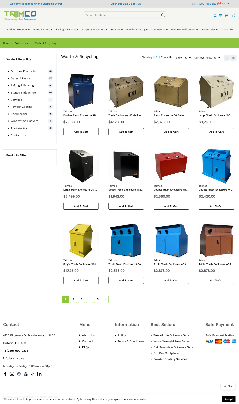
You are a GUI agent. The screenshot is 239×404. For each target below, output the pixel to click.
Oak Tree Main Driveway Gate (173, 347)
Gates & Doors (20, 78)
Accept (228, 399)
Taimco (67, 111)
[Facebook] (5, 374)
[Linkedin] (39, 374)
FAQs (85, 347)
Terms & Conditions (131, 341)
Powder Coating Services (170, 359)
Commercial (19, 114)
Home (6, 43)
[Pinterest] (19, 374)
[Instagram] (12, 374)
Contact (87, 341)
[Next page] (105, 299)
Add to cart (81, 131)
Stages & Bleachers (24, 92)
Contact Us (18, 135)
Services (16, 99)
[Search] (163, 15)
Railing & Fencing (22, 85)
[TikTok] (32, 374)
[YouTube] (26, 374)
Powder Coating (21, 106)
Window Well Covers (24, 121)
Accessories (19, 128)
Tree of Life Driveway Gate (171, 335)
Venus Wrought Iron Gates (171, 341)
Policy (122, 335)
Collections (21, 43)
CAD (224, 4)
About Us (88, 335)
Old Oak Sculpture (166, 353)
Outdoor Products (23, 71)
